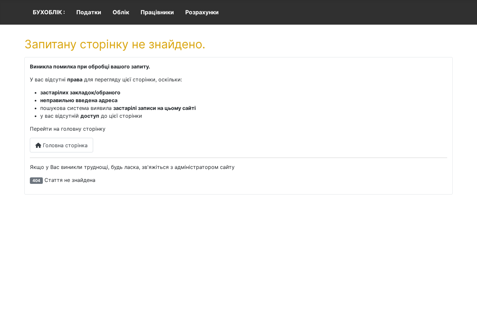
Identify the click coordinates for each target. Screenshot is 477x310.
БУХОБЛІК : (49, 12)
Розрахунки (202, 12)
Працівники (157, 12)
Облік (121, 12)
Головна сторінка (64, 145)
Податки (88, 12)
